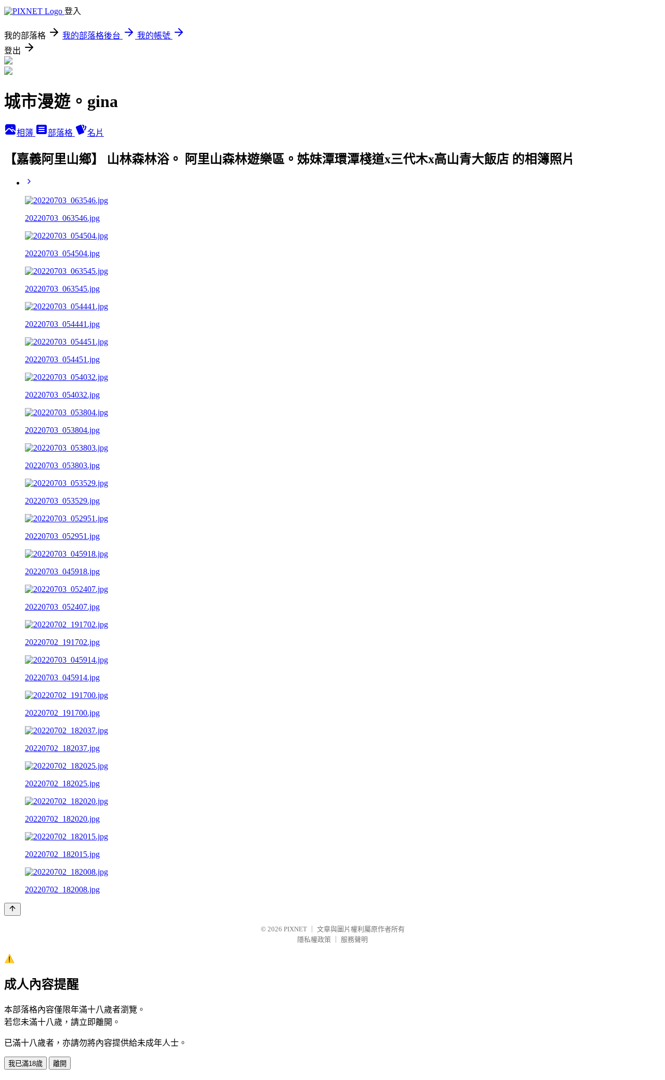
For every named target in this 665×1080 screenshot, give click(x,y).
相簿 (26, 132)
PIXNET (295, 929)
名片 (95, 132)
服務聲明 (354, 939)
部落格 (61, 132)
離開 (59, 1064)
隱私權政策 (314, 939)
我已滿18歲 (25, 1064)
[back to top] (12, 909)
